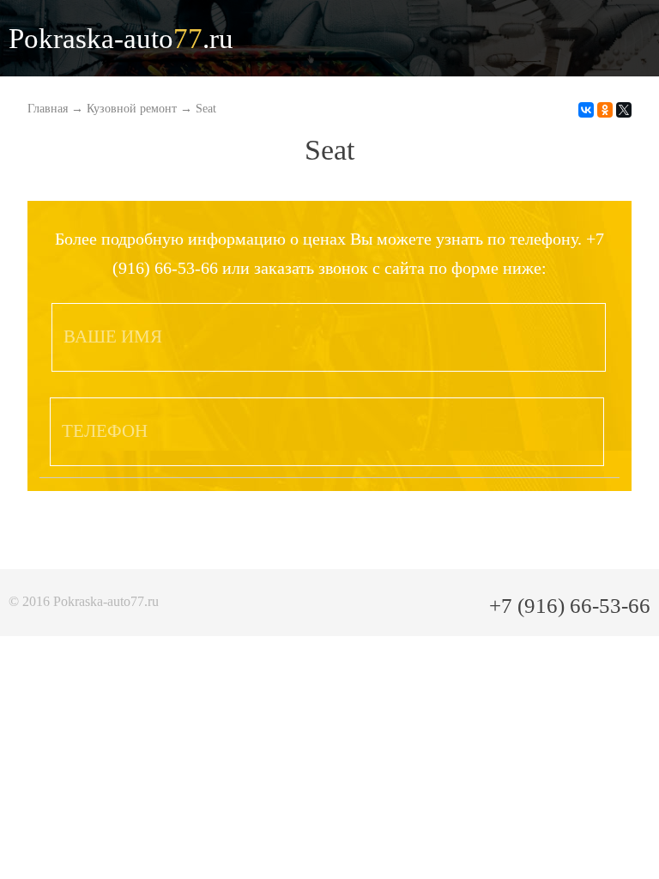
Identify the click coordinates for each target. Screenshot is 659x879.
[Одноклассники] (605, 110)
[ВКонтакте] (586, 110)
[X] (624, 110)
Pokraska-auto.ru (121, 38)
